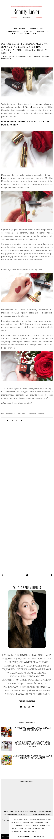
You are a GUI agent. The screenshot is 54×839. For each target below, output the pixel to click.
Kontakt (37, 34)
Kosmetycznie (13, 31)
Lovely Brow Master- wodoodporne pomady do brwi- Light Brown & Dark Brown (32, 744)
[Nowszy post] (2, 575)
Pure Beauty (35, 57)
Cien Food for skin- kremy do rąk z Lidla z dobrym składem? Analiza (32, 757)
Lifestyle (40, 31)
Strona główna (18, 28)
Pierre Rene (30, 107)
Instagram (25, 34)
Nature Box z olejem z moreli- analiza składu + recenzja (32, 729)
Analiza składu (36, 28)
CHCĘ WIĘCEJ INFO (24, 836)
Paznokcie (28, 31)
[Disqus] (27, 461)
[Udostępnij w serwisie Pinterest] (21, 421)
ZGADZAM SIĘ (39, 836)
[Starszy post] (52, 575)
